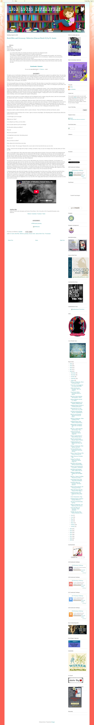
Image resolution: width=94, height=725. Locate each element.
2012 (71, 534)
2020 (71, 363)
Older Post (62, 240)
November (73, 374)
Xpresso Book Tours (40, 233)
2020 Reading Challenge (77, 170)
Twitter (43, 213)
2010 (71, 538)
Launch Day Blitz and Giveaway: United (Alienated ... (75, 509)
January (73, 526)
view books (84, 177)
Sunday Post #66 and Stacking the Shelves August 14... (76, 460)
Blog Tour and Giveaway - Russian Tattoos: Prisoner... (77, 439)
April (72, 520)
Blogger (53, 722)
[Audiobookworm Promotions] (77, 309)
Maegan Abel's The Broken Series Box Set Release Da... (76, 425)
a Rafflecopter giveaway (36, 223)
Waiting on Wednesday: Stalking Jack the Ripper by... (76, 473)
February (73, 524)
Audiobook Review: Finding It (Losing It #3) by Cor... (77, 499)
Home (36, 240)
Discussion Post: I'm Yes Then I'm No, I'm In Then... (77, 409)
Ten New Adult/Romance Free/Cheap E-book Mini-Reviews (76, 450)
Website (29, 213)
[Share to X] (29, 231)
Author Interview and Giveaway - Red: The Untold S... (76, 389)
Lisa (74, 172)
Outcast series (32, 233)
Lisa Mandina (72, 89)
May (72, 519)
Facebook (39, 213)
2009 (71, 540)
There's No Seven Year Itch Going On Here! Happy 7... (77, 490)
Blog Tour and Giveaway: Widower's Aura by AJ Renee (76, 415)
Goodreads (33, 66)
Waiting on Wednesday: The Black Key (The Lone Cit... (77, 505)
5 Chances (41, 69)
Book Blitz (17, 233)
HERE (75, 97)
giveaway (26, 233)
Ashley (71, 86)
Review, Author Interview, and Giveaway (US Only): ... (77, 487)
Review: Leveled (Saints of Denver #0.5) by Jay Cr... (76, 436)
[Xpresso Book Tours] (78, 277)
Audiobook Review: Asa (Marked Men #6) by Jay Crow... (76, 443)
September (73, 378)
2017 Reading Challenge (77, 595)
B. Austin (12, 233)
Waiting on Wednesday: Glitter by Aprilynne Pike (77, 419)
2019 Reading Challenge (77, 565)
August (72, 380)
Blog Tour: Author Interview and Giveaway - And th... (76, 397)
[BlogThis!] (27, 231)
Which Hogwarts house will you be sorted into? (76, 119)
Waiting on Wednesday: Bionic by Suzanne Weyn (77, 382)
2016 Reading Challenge (77, 611)
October (73, 376)
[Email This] (26, 231)
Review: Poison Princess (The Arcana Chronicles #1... (77, 454)
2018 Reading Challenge (77, 580)
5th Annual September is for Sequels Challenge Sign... (77, 403)
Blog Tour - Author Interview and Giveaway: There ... (76, 429)
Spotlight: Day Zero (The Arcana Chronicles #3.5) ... (77, 512)
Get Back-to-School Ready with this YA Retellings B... (77, 412)
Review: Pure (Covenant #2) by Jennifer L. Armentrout (77, 467)
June (72, 517)
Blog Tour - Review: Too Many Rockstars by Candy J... (77, 477)
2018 (71, 367)
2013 (71, 532)
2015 (71, 528)
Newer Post (10, 240)
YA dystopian (48, 233)
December (73, 372)
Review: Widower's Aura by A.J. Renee (76, 400)
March (72, 522)
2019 (71, 365)
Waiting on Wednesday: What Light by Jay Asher (77, 446)
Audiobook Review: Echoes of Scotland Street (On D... (77, 406)
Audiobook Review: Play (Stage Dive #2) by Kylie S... (76, 494)
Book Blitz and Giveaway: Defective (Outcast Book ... (77, 464)
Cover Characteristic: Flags (76, 496)
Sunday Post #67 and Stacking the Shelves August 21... (76, 433)
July (72, 515)
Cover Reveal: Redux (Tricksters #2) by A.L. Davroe (76, 393)
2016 (71, 371)
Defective (22, 233)
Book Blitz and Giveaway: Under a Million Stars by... (77, 470)
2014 (71, 530)
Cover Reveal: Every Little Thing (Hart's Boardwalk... (77, 480)
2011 (71, 536)
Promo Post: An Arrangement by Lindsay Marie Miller (77, 385)
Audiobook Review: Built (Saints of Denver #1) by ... (77, 422)
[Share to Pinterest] (31, 231)
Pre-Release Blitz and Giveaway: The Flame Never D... (76, 483)
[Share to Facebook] (30, 231)
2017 (71, 369)
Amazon (40, 66)
